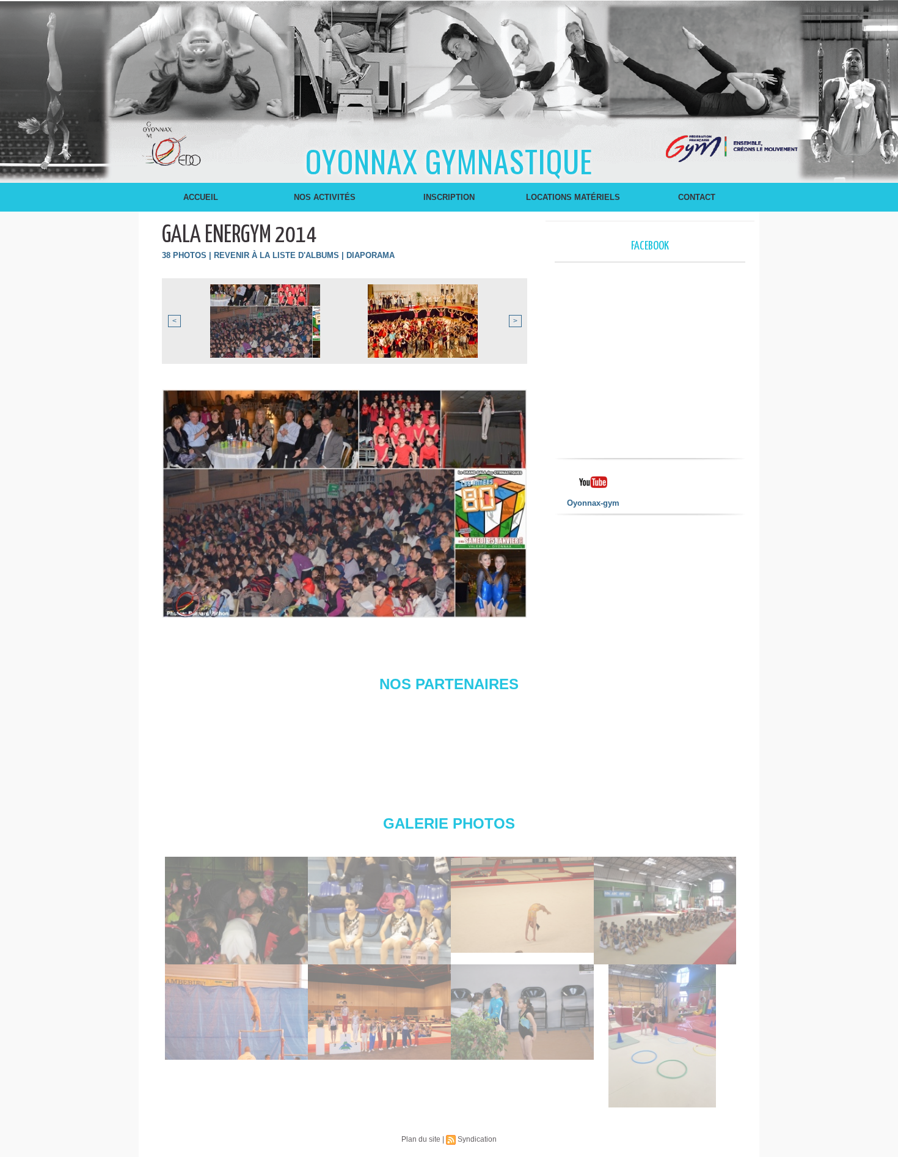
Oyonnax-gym (593, 503)
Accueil (200, 197)
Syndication (477, 1139)
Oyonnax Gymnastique (449, 160)
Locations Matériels (573, 197)
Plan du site (420, 1139)
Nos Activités (325, 197)
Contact (696, 197)
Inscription (449, 197)
